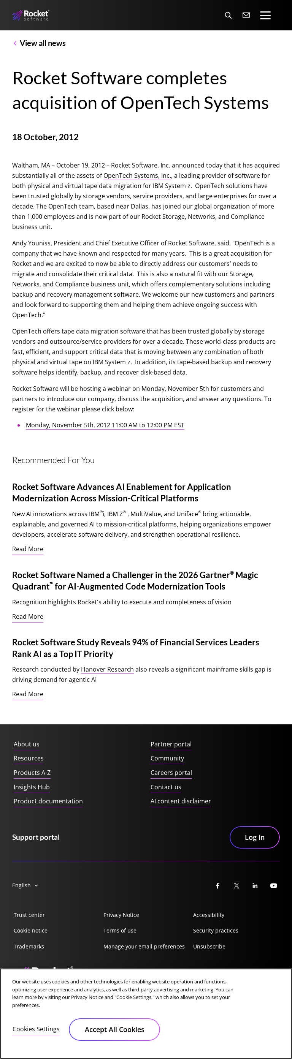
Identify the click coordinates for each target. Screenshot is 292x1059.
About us (27, 744)
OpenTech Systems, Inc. (137, 175)
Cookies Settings (36, 1029)
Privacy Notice (121, 914)
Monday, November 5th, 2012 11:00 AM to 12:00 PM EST (105, 425)
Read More (27, 549)
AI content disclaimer (181, 801)
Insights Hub (32, 787)
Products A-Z (32, 772)
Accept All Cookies (114, 1029)
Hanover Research (107, 669)
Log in (255, 837)
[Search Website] (228, 15)
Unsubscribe (209, 946)
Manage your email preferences (144, 946)
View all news (43, 42)
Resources (29, 758)
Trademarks (29, 946)
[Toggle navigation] (265, 15)
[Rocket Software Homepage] (30, 15)
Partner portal (171, 744)
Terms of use (119, 930)
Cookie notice (31, 930)
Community (167, 758)
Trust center (29, 914)
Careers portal (171, 772)
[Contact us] (246, 15)
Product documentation (48, 801)
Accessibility (208, 914)
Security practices (215, 930)
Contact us (166, 787)
